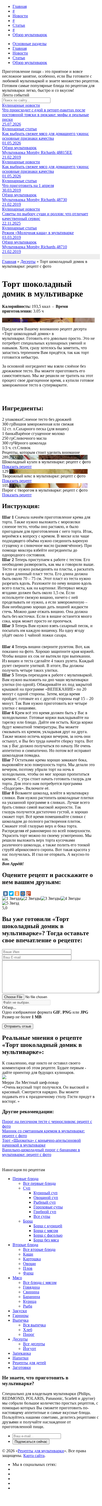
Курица (29, 1301)
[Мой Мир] (22, 893)
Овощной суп (45, 1197)
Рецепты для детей (29, 1362)
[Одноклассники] (17, 893)
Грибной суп (44, 1211)
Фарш (28, 1273)
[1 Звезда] (11, 898)
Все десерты (34, 1344)
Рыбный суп (44, 1202)
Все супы (41, 1216)
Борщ (28, 1221)
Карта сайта (33, 1455)
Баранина (31, 1296)
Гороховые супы (48, 1207)
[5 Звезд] (10, 903)
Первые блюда (25, 1178)
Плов (27, 1268)
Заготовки (22, 1367)
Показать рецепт (17, 466)
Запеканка (22, 1353)
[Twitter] (11, 893)
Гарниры (21, 1315)
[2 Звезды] (31, 898)
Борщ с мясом (45, 1230)
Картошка (32, 1259)
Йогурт (29, 1348)
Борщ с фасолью (48, 1235)
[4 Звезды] (71, 898)
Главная (20, 6)
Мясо (17, 1278)
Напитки (21, 1358)
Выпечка (21, 1320)
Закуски (20, 1311)
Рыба (27, 1306)
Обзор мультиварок (30, 35)
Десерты (20, 320)
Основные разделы (30, 43)
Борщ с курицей (47, 1226)
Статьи (19, 25)
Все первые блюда (39, 1183)
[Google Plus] (28, 893)
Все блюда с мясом (39, 1282)
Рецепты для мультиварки (41, 1451)
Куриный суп (45, 1193)
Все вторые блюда (39, 1249)
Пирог (29, 1334)
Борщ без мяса (46, 1240)
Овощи (29, 1263)
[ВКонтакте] (5, 893)
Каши (28, 1254)
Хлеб (27, 1329)
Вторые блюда (25, 1245)
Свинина (31, 1292)
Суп (26, 1188)
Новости (20, 16)
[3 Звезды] (51, 898)
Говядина (31, 1287)
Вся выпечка (34, 1325)
